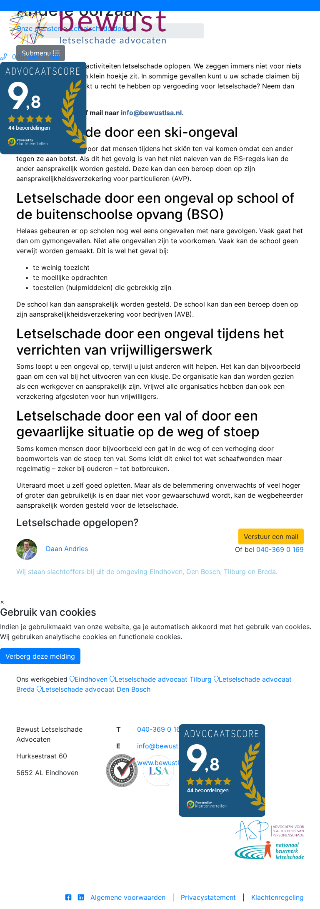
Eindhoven (91, 679)
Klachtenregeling (277, 897)
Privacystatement (208, 897)
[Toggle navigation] (12, 5)
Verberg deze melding (40, 656)
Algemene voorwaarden (127, 897)
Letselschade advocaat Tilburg (163, 679)
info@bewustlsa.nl (165, 746)
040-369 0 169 (280, 549)
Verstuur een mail (271, 536)
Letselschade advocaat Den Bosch (96, 689)
